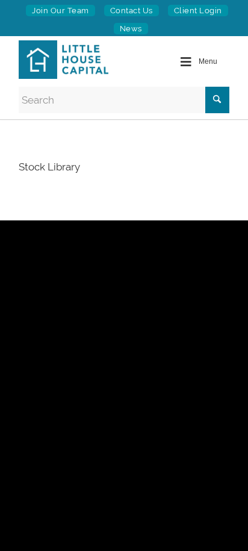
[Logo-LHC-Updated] (70, 60)
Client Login (198, 10)
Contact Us (131, 10)
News (131, 28)
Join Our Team (60, 10)
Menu (208, 61)
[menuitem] (60, 11)
